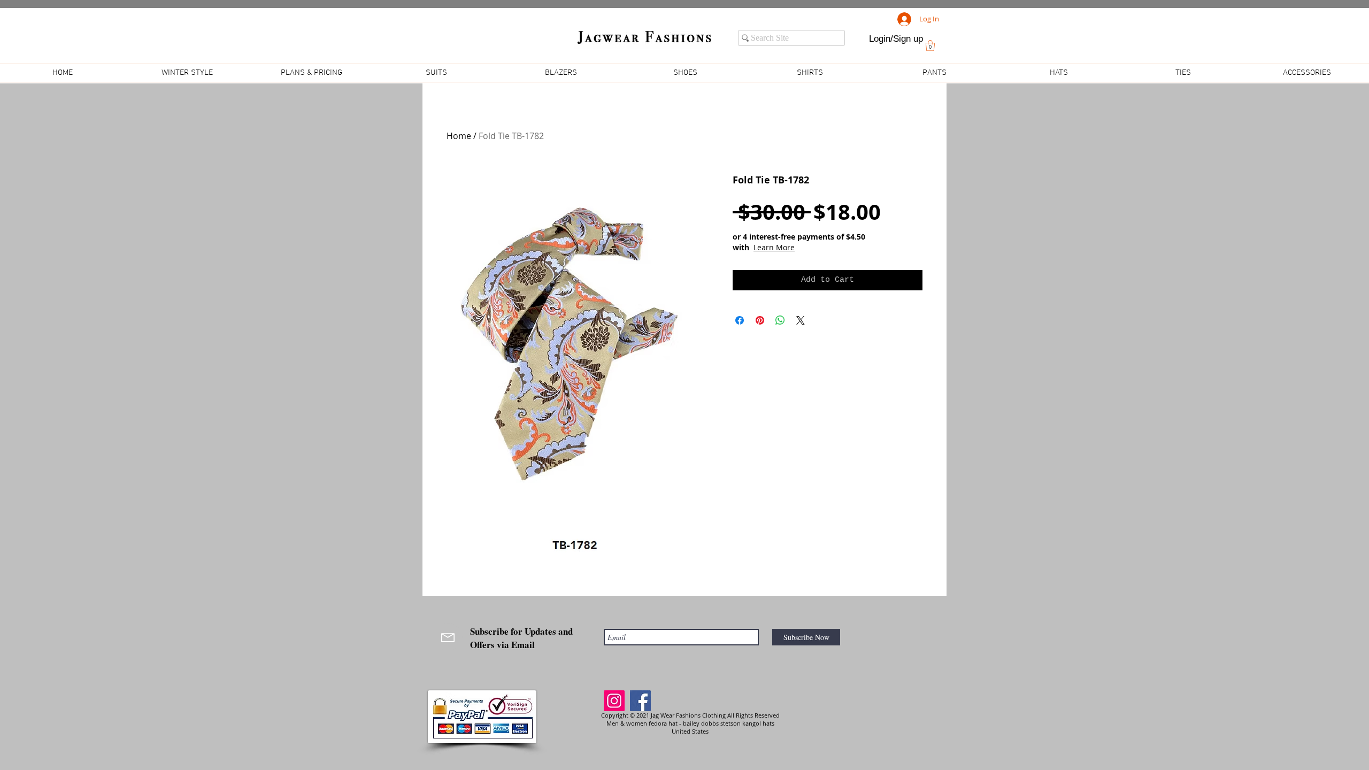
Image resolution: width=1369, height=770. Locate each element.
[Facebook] (640, 700)
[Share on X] (800, 320)
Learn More (774, 247)
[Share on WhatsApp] (780, 320)
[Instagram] (614, 700)
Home (459, 136)
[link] (930, 45)
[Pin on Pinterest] (759, 320)
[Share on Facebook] (739, 320)
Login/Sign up (896, 39)
